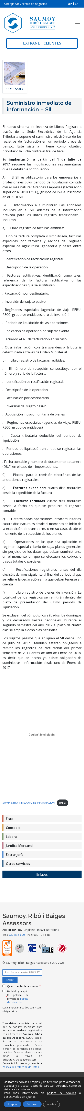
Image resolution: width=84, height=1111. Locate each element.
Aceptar (12, 1104)
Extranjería (14, 854)
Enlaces (42, 874)
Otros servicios (18, 863)
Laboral (12, 836)
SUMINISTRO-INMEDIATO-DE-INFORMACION (28, 803)
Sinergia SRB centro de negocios (25, 4)
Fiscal (10, 818)
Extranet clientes (42, 43)
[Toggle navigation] (78, 23)
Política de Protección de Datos (20, 1067)
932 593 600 (17, 935)
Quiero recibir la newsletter (24, 986)
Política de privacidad (18, 1000)
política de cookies (61, 1093)
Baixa (62, 803)
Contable (13, 827)
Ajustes (51, 1104)
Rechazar (32, 1104)
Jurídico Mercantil (19, 845)
